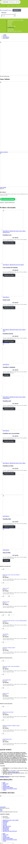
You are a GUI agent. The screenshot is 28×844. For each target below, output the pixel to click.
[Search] (14, 15)
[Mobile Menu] (24, 10)
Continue (7, 814)
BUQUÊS (10, 22)
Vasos (4, 330)
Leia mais (6, 375)
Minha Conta (5, 783)
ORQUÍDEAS (11, 27)
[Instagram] (27, 2)
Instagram (6, 776)
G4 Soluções (3, 806)
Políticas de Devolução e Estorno (10, 788)
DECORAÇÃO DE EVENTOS (15, 31)
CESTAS (10, 23)
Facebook (2, 776)
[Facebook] (23, 2)
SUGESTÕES (11, 30)
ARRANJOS (10, 21)
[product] (15, 220)
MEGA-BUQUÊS (12, 26)
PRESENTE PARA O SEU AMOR (15, 20)
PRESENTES (11, 28)
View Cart (2, 814)
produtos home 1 (6, 232)
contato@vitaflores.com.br (13, 771)
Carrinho (5, 785)
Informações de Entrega (8, 787)
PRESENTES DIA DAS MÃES (17, 264)
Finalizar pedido (6, 786)
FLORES (10, 25)
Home (4, 782)
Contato (4, 789)
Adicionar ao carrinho (9, 242)
